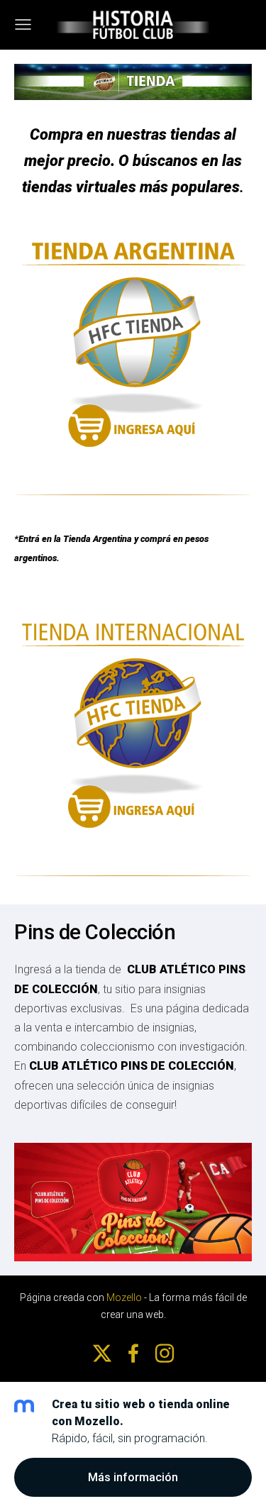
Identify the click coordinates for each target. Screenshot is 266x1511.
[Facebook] (133, 1353)
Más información (133, 1477)
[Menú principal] (23, 24)
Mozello (124, 1297)
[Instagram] (164, 1353)
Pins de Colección (94, 932)
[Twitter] (102, 1353)
